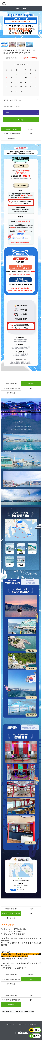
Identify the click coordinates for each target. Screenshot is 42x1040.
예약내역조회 (10, 1024)
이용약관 (21, 1024)
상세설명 (31, 129)
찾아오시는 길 (11, 138)
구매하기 (21, 119)
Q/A (31, 134)
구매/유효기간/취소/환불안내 (11, 134)
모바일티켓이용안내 (11, 129)
